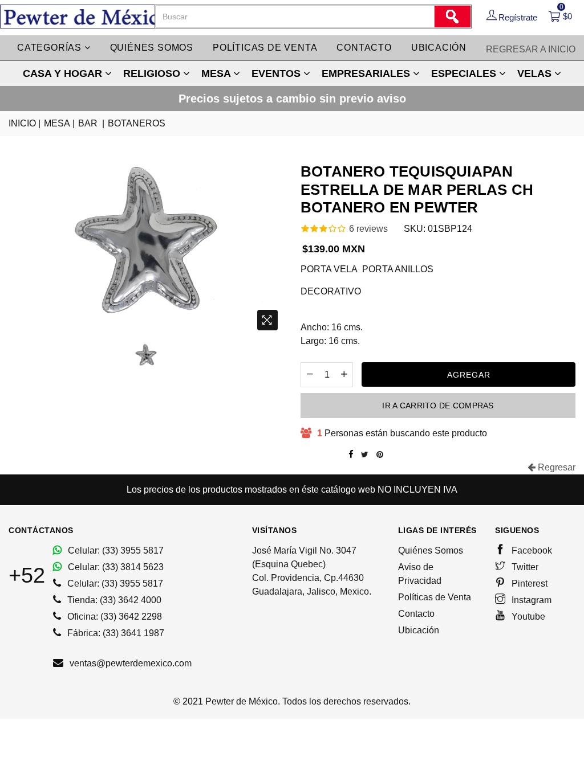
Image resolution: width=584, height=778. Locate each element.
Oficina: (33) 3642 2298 (113, 616)
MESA (217, 73)
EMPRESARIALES (367, 73)
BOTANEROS (136, 123)
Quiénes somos (151, 47)
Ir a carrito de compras (437, 405)
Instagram (530, 600)
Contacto (363, 47)
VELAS (535, 73)
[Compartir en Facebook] (351, 454)
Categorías (50, 47)
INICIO (24, 123)
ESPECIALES (465, 73)
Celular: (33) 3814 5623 (115, 567)
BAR (91, 123)
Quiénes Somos (430, 550)
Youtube (527, 616)
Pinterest (528, 583)
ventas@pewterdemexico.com (129, 663)
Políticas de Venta (434, 597)
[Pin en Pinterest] (380, 454)
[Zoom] (267, 320)
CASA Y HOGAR (64, 73)
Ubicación (439, 47)
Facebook (530, 550)
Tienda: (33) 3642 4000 (113, 600)
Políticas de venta (265, 47)
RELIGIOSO (153, 73)
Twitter (523, 567)
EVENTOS (277, 73)
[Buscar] (452, 16)
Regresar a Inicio (530, 49)
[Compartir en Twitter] (364, 454)
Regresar (555, 467)
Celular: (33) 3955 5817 (115, 550)
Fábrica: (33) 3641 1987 (114, 633)
